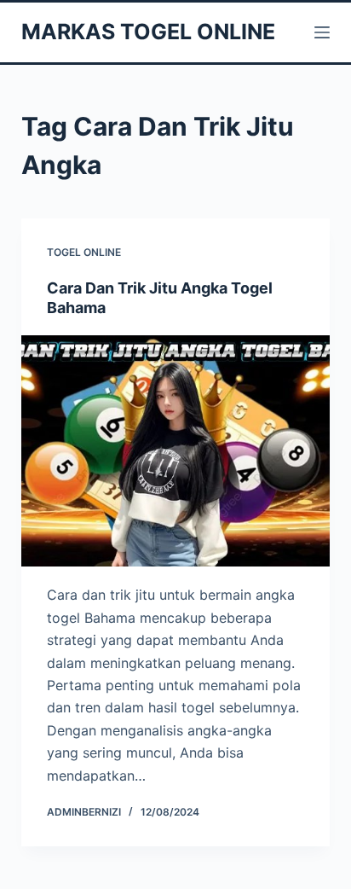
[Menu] (322, 32)
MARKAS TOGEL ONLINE (148, 31)
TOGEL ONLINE (84, 252)
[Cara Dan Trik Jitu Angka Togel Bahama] (176, 451)
